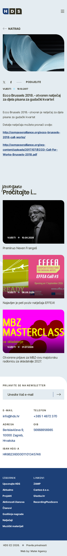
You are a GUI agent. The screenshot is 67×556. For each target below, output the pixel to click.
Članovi (7, 508)
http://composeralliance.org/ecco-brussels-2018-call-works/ (31, 134)
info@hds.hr (11, 416)
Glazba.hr (39, 495)
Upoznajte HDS (11, 483)
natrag (14, 28)
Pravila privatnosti (36, 545)
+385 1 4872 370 (45, 416)
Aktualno (8, 489)
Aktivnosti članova (13, 502)
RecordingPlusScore (46, 502)
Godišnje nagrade (13, 514)
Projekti (7, 495)
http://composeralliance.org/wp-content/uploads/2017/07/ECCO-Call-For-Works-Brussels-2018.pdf (30, 149)
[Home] (12, 11)
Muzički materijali (13, 526)
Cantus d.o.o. (41, 489)
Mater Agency (39, 551)
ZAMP (37, 483)
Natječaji (8, 520)
